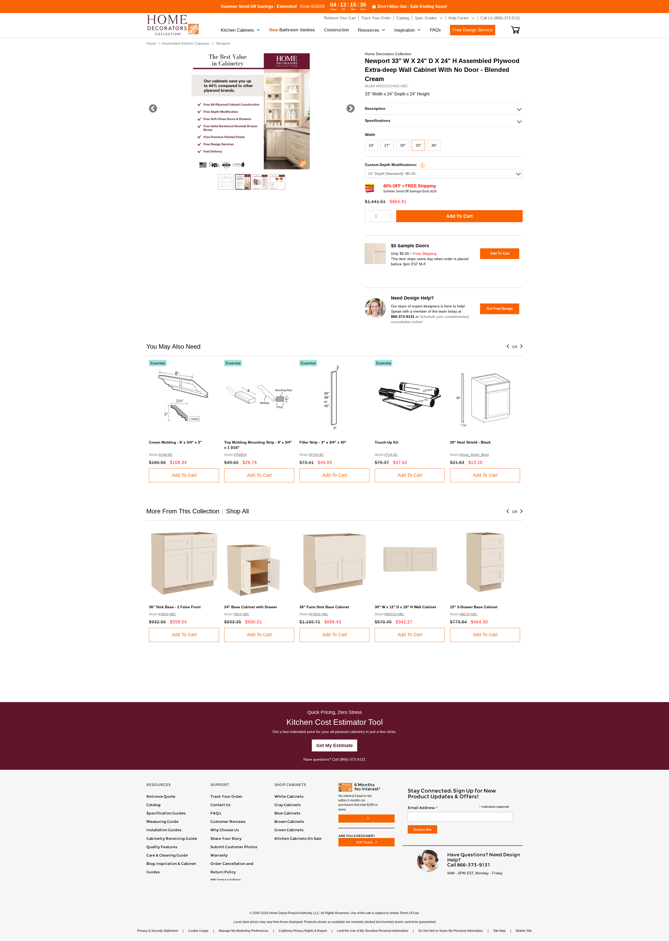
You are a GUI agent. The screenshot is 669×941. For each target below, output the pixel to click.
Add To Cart (459, 216)
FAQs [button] (435, 29)
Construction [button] (336, 29)
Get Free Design (500, 309)
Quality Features (161, 847)
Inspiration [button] (404, 30)
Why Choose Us (224, 830)
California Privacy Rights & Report (303, 931)
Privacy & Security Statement (157, 931)
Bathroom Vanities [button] (292, 29)
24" (371, 145)
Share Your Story (225, 838)
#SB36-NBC (167, 614)
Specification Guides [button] (166, 813)
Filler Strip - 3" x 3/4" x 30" (323, 442)
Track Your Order (226, 796)
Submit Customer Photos (233, 847)
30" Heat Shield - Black (470, 442)
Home (151, 43)
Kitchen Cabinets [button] (237, 30)
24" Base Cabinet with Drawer (250, 607)
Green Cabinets (288, 830)
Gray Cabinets (287, 804)
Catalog (153, 804)
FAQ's (215, 813)
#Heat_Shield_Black (474, 455)
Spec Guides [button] (426, 18)
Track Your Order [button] (376, 18)
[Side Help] (421, 165)
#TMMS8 (240, 455)
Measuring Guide (162, 821)
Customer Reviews (227, 821)
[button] (515, 30)
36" (434, 145)
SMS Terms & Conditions (225, 879)
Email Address (458, 808)
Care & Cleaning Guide (167, 855)
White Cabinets (288, 796)
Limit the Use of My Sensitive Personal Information (372, 931)
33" (418, 145)
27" (387, 145)
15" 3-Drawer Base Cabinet (474, 607)
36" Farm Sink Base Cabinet (324, 607)
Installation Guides (163, 830)
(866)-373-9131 (352, 759)
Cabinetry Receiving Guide (171, 838)
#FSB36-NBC (318, 614)
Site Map (499, 931)
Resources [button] (368, 30)
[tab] (444, 108)
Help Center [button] (458, 18)
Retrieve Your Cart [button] (340, 18)
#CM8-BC (166, 455)
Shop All (237, 511)
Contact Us (220, 804)
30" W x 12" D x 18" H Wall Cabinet (405, 607)
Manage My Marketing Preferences (243, 931)
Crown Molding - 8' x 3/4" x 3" (175, 442)
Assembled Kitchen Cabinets (185, 43)
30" (403, 145)
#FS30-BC (316, 455)
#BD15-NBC (468, 614)
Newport (223, 43)
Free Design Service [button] (473, 29)
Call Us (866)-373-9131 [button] (500, 18)
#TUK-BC (391, 455)
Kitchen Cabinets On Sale (297, 838)
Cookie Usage (198, 931)
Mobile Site (524, 931)
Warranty (219, 855)
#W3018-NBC (394, 614)
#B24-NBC (241, 614)
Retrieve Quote (160, 796)
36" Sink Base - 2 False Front (175, 607)
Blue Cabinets (287, 813)
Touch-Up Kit (386, 442)
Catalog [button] (402, 18)
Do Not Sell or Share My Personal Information (450, 931)
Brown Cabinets (289, 821)
